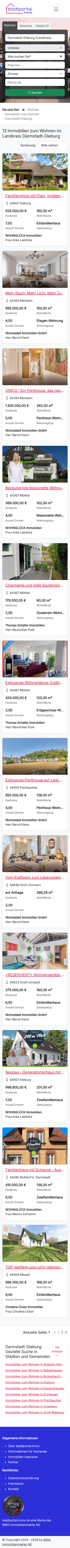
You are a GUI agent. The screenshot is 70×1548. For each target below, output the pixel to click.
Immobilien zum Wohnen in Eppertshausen (34, 1388)
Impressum (16, 1483)
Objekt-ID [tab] (42, 26)
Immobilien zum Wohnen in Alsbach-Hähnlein (36, 1364)
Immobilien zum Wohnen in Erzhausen (31, 1394)
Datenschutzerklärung (23, 1478)
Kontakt (13, 1489)
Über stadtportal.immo (24, 1446)
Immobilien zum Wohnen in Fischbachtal (33, 1400)
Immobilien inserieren (23, 1457)
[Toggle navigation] (56, 9)
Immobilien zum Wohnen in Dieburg (30, 1382)
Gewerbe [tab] (25, 26)
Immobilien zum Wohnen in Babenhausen (33, 1370)
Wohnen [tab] (9, 25)
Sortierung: (28, 145)
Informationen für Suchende (27, 1451)
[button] (62, 1332)
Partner (13, 1462)
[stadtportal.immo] (23, 109)
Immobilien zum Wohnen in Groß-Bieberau (34, 1412)
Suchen (36, 92)
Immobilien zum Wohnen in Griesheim (31, 1406)
